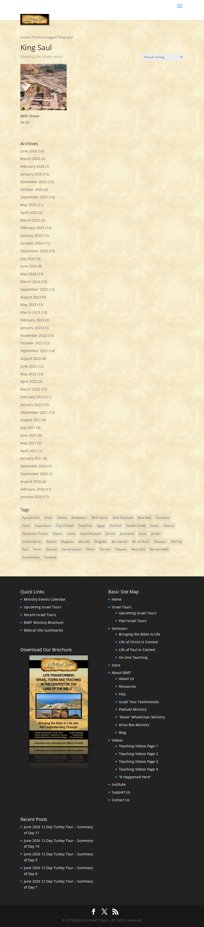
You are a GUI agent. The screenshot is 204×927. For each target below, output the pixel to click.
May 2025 (28, 204)
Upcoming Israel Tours (42, 607)
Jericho (110, 533)
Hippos (57, 533)
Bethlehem (79, 518)
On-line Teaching (133, 657)
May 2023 (28, 304)
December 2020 (33, 466)
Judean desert (32, 541)
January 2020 (31, 496)
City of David (65, 526)
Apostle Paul (31, 518)
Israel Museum (90, 533)
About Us (126, 678)
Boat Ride (144, 518)
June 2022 (28, 366)
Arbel (48, 518)
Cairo (26, 526)
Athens (62, 518)
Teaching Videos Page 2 (138, 753)
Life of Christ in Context (138, 642)
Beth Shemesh (123, 518)
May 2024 (28, 273)
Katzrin (51, 541)
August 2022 (30, 358)
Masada (84, 541)
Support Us (121, 792)
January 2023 (31, 327)
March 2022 (30, 389)
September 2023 (34, 289)
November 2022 (33, 335)
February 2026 (32, 166)
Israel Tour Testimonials (139, 701)
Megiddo (101, 541)
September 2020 (34, 473)
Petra (37, 549)
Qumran (51, 549)
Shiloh (90, 549)
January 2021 (31, 458)
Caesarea (162, 518)
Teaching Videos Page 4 (138, 769)
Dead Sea (85, 526)
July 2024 (27, 258)
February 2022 (32, 397)
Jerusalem (127, 533)
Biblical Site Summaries (43, 630)
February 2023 (32, 320)
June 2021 (28, 435)
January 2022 (31, 404)
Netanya (160, 541)
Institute (119, 784)
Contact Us (121, 799)
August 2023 (30, 297)
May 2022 (28, 374)
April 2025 (28, 212)
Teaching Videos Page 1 (138, 746)
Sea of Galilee (71, 549)
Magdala (67, 541)
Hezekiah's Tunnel (35, 533)
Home (25, 37)
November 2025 (33, 181)
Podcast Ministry (133, 709)
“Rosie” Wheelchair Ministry (142, 717)
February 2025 (32, 227)
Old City (176, 541)
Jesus (142, 533)
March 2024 (30, 281)
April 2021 (28, 450)
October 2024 (31, 243)
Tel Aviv (105, 549)
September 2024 (34, 251)
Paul (25, 549)
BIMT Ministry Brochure (43, 622)
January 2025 (31, 235)
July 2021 (27, 427)
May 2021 (28, 443)
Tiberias (121, 549)
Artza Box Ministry (134, 724)
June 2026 (28, 151)
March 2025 (30, 220)
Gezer (154, 526)
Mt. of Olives (140, 541)
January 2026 (31, 174)
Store (116, 665)
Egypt (101, 526)
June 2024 (28, 266)
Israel (71, 533)
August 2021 (30, 419)
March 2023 (30, 312)
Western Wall (159, 549)
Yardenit (50, 557)
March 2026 (30, 158)
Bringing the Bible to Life (139, 634)
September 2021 (34, 412)
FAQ (122, 694)
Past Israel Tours (133, 620)
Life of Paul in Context (137, 649)
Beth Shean (100, 518)
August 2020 (30, 481)
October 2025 (31, 189)
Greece (169, 526)
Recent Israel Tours (40, 614)
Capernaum (43, 526)
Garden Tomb (135, 526)
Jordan (155, 533)
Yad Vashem (31, 557)
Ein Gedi (115, 526)
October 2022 (31, 343)
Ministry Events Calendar (45, 599)
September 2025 (34, 197)
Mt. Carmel (119, 541)
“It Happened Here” (135, 777)
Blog (122, 732)
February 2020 (32, 489)
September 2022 (34, 350)
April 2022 (28, 381)
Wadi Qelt (138, 549)
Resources (127, 686)
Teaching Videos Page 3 (138, 761)
